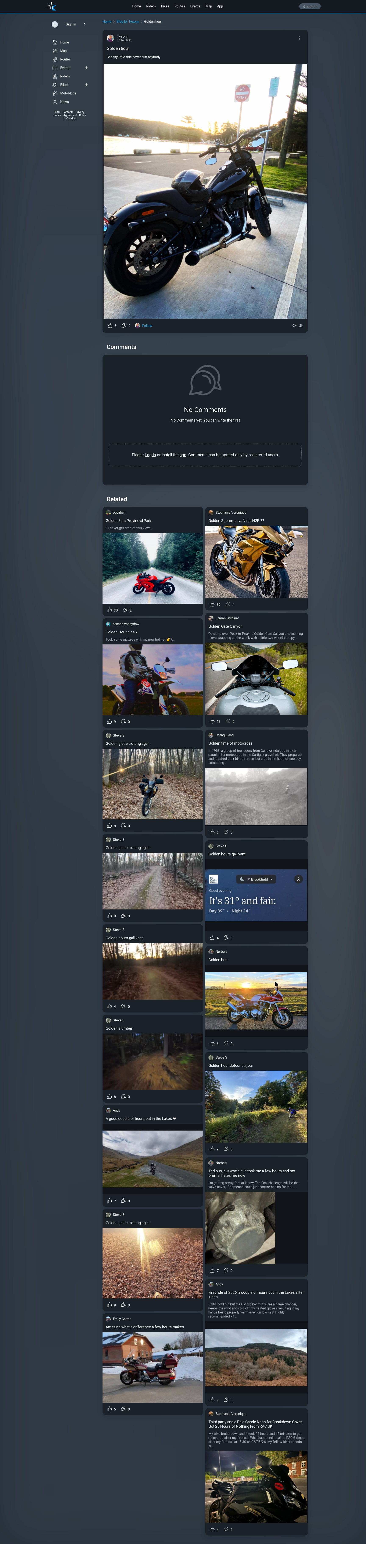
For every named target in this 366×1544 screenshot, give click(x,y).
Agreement (70, 115)
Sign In (312, 6)
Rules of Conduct (74, 117)
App (220, 6)
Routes (180, 6)
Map (208, 6)
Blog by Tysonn (127, 22)
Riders (151, 6)
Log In (150, 454)
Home (136, 6)
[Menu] (299, 38)
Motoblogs (68, 93)
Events (195, 6)
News (64, 102)
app (183, 454)
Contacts (67, 112)
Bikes (165, 6)
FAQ (57, 112)
